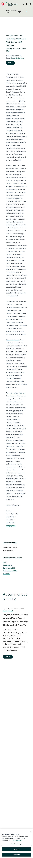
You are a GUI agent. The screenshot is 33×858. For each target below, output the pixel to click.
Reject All (16, 849)
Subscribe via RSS (9, 568)
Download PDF (8, 565)
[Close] (31, 832)
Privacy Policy (17, 840)
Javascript (6, 574)
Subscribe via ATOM (9, 571)
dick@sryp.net (10, 526)
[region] (16, 843)
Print (4, 562)
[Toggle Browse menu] (26, 11)
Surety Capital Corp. (17, 58)
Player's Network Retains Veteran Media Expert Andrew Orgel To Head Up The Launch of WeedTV (15, 619)
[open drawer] (30, 4)
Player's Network (8, 611)
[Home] (9, 4)
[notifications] (26, 4)
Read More (8, 657)
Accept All (16, 854)
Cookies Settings (16, 844)
